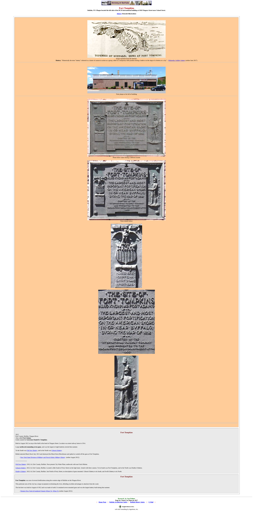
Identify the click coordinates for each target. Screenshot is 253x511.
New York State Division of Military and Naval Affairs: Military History (42, 457)
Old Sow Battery (32, 450)
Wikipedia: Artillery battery (176, 60)
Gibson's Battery (56, 450)
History (119, 14)
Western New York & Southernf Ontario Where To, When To (39, 491)
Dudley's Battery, (21, 471)
